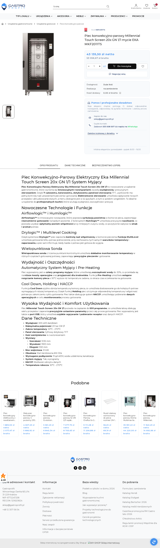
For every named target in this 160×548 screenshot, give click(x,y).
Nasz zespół (48, 524)
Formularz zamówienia (134, 488)
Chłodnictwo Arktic (132, 518)
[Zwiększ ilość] (100, 66)
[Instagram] (80, 468)
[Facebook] (75, 468)
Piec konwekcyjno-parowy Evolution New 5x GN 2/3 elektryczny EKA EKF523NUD (49, 417)
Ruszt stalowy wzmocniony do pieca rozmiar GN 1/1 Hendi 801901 (109, 417)
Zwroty (46, 506)
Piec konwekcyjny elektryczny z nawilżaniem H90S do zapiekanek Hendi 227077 (9, 417)
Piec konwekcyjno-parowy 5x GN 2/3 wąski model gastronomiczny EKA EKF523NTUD (70, 417)
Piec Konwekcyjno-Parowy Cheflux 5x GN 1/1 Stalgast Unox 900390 (89, 417)
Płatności (47, 515)
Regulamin (48, 493)
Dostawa (46, 511)
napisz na (128, 126)
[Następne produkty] (153, 403)
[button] (24, 16)
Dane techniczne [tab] (75, 165)
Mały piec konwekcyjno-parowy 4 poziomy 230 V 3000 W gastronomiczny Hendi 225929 (30, 417)
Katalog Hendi (129, 493)
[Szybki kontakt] (154, 541)
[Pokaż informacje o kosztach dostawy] (120, 93)
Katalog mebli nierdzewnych (137, 506)
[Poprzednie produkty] (7, 403)
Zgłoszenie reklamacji (53, 497)
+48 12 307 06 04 (10, 509)
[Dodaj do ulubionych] (143, 66)
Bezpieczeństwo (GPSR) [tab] (106, 165)
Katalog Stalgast (130, 497)
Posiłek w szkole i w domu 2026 (98, 488)
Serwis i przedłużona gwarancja (58, 520)
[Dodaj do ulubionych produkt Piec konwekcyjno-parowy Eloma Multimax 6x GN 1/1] (134, 395)
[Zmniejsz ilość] (88, 66)
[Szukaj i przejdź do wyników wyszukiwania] (108, 7)
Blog (84, 493)
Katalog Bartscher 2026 (134, 502)
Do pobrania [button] (130, 482)
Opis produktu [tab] (49, 165)
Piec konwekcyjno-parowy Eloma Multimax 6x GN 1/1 (129, 417)
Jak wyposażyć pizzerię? (94, 505)
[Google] (84, 468)
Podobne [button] (80, 382)
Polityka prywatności (53, 502)
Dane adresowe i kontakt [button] (18, 482)
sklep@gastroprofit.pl (13, 505)
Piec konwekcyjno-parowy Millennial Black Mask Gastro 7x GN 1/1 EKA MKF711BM (149, 417)
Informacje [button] (49, 482)
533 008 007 (108, 126)
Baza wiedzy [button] (90, 482)
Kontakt (46, 488)
